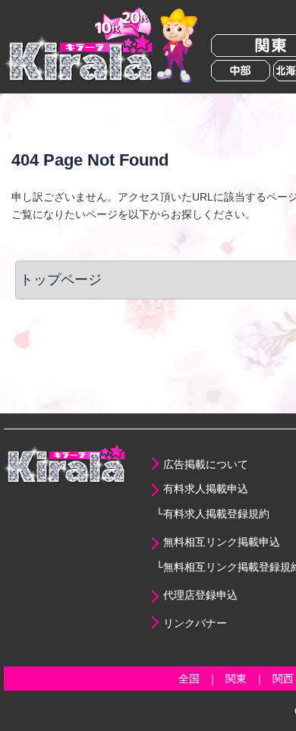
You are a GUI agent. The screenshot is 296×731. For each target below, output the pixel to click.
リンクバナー (195, 623)
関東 (236, 678)
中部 (240, 70)
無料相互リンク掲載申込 (221, 542)
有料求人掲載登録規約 (216, 514)
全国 (189, 678)
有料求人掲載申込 (205, 489)
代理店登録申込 (200, 595)
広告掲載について (205, 464)
